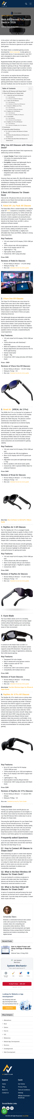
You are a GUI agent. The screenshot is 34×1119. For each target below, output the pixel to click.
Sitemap (20, 1093)
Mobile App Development (11, 1041)
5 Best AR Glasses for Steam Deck (13, 93)
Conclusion (6, 127)
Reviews (6, 1045)
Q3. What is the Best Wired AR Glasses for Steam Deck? (17, 139)
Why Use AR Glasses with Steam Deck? (14, 91)
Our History (21, 1084)
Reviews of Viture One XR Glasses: (17, 104)
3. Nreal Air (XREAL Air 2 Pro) (13, 106)
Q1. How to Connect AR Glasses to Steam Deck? (17, 132)
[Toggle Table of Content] (29, 88)
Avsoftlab (25, 1116)
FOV (8, 211)
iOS (5, 1034)
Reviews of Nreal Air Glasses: (16, 109)
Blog (3, 1087)
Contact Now (9, 1008)
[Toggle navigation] (30, 3)
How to (6, 1031)
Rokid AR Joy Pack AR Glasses (17, 206)
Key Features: (12, 97)
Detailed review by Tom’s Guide (17, 801)
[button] (26, 4)
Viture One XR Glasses (13, 298)
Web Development (9, 1052)
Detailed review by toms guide (19, 268)
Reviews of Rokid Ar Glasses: (16, 98)
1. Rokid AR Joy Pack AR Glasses (14, 95)
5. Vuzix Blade (9, 116)
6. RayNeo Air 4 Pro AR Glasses (14, 121)
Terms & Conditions (24, 1090)
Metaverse (9, 15)
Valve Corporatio (15, 52)
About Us (5, 1090)
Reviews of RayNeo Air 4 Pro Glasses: (18, 125)
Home (4, 1084)
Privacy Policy (22, 1087)
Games (3, 15)
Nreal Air (7, 409)
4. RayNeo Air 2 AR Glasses (13, 111)
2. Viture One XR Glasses (12, 100)
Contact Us (5, 1093)
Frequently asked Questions (11, 129)
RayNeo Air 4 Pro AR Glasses (16, 694)
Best (5, 1024)
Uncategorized (8, 1048)
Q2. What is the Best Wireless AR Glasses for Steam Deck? (17, 135)
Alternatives (7, 1020)
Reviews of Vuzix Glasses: (15, 120)
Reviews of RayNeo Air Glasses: (16, 114)
